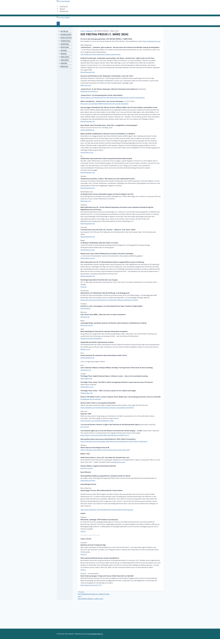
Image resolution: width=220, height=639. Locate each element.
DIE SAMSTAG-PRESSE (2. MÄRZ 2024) (90, 598)
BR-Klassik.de (85, 317)
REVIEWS (64, 54)
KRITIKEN (64, 50)
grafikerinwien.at (97, 634)
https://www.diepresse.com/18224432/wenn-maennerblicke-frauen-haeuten (107, 510)
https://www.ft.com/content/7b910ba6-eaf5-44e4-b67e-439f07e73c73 (105, 435)
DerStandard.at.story (88, 250)
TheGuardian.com (87, 393)
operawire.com (86, 370)
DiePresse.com (86, 201)
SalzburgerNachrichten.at (89, 91)
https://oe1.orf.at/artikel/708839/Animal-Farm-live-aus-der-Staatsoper (105, 104)
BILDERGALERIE (66, 34)
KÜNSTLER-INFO (66, 38)
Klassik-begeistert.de (88, 72)
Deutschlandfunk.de (87, 130)
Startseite (64, 6)
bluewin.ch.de (85, 349)
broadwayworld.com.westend (91, 399)
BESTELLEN (64, 66)
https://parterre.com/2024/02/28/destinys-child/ (97, 421)
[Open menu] (58, 23)
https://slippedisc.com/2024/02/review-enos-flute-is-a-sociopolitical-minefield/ (107, 408)
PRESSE (62, 9)
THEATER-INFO (66, 41)
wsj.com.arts (85, 427)
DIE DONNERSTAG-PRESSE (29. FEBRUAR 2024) (94, 593)
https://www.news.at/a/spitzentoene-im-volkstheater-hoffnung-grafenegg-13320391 (109, 300)
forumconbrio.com (87, 152)
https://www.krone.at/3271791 (91, 585)
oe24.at (83, 531)
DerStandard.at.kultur (88, 480)
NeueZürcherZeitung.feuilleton (91, 338)
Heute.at (84, 287)
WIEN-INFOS (65, 57)
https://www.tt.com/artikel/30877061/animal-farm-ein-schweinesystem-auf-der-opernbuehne (113, 98)
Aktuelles (64, 31)
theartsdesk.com (86, 378)
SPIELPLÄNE (65, 47)
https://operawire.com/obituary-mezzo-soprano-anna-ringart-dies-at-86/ (105, 450)
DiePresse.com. (86, 85)
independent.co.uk (87, 387)
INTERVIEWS (65, 44)
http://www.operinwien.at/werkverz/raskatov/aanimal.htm (101, 54)
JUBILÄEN (64, 63)
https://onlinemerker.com (151, 41)
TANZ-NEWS (65, 60)
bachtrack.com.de (87, 325)
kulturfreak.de (85, 308)
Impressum (64, 11)
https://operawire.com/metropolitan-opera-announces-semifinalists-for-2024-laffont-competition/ (114, 441)
